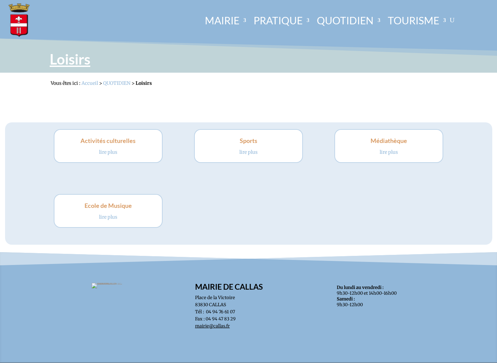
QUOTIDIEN (345, 20)
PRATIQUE (278, 20)
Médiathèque (389, 140)
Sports (248, 140)
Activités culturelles (108, 140)
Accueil (89, 83)
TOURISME (413, 20)
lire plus (108, 152)
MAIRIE (222, 20)
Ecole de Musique (108, 205)
